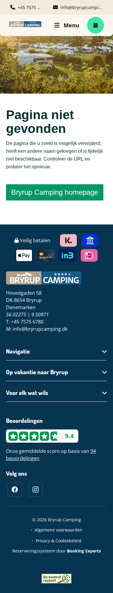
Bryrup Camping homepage (54, 192)
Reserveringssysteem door (56, 551)
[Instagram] (35, 489)
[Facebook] (15, 489)
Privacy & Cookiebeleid (58, 540)
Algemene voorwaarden (59, 530)
